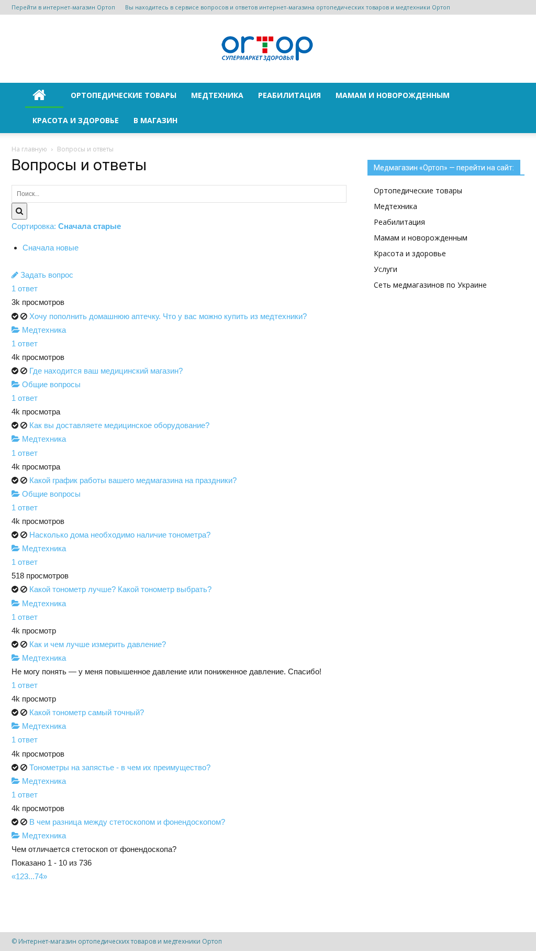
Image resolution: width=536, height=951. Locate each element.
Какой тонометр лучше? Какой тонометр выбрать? (120, 589)
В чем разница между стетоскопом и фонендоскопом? (127, 821)
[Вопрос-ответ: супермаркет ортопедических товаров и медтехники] (268, 49)
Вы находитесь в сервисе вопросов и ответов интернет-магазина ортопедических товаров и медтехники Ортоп (287, 7)
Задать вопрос (45, 274)
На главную (29, 149)
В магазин (155, 120)
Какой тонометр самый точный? (86, 712)
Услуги (385, 269)
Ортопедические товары (123, 95)
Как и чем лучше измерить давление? (97, 644)
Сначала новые (51, 247)
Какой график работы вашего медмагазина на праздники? (133, 480)
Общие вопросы (50, 384)
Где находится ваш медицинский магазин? (106, 370)
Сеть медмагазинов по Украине (430, 285)
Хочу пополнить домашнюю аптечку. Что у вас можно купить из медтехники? (168, 316)
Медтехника (217, 95)
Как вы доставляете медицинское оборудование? (119, 425)
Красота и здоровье (75, 120)
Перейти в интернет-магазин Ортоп (63, 7)
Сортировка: (66, 226)
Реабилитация (289, 95)
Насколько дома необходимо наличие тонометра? (119, 534)
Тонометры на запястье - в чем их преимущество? (119, 767)
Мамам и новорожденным (393, 95)
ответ (25, 288)
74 (39, 876)
